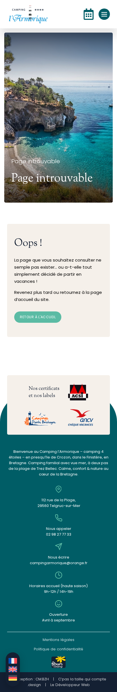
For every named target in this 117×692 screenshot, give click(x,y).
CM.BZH (42, 679)
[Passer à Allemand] (13, 678)
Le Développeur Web (70, 684)
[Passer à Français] (13, 661)
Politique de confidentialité (58, 649)
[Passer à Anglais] (13, 669)
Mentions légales (58, 639)
